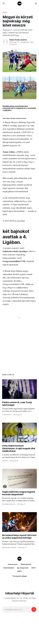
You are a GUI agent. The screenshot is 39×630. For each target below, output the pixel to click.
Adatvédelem (8, 568)
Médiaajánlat (26, 564)
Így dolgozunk (22, 568)
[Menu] (36, 3)
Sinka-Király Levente (18, 40)
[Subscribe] (33, 609)
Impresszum (13, 564)
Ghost (24, 576)
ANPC (19, 571)
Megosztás (14, 44)
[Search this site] (3, 3)
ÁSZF (33, 568)
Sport (5, 12)
